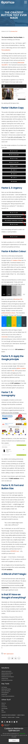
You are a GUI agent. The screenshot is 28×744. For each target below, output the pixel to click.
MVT (5, 653)
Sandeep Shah (14, 31)
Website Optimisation (6, 671)
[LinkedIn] (2, 722)
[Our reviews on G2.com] (12, 725)
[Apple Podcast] (17, 722)
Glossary (3, 712)
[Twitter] (5, 722)
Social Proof (4, 694)
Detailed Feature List (6, 674)
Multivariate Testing (6, 689)
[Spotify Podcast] (15, 722)
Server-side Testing (5, 690)
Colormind (4, 337)
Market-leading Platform (7, 673)
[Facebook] (10, 722)
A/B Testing (4, 687)
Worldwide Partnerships (7, 680)
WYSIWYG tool (15, 551)
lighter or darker (21, 368)
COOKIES (17, 717)
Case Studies (4, 708)
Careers (3, 704)
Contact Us (4, 706)
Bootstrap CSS (18, 299)
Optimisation (10, 653)
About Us (3, 703)
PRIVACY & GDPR (11, 717)
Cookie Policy (22, 733)
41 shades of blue (16, 260)
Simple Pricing (4, 678)
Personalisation (5, 50)
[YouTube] (7, 722)
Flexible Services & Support (7, 676)
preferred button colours (8, 313)
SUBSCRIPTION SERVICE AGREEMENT (8, 715)
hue (13, 370)
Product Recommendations (7, 696)
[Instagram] (12, 722)
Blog (2, 710)
